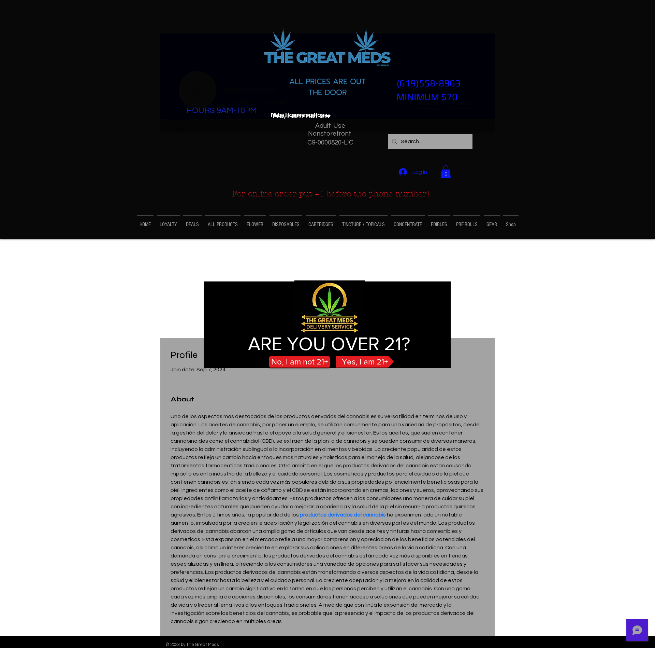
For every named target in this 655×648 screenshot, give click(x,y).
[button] (302, 116)
